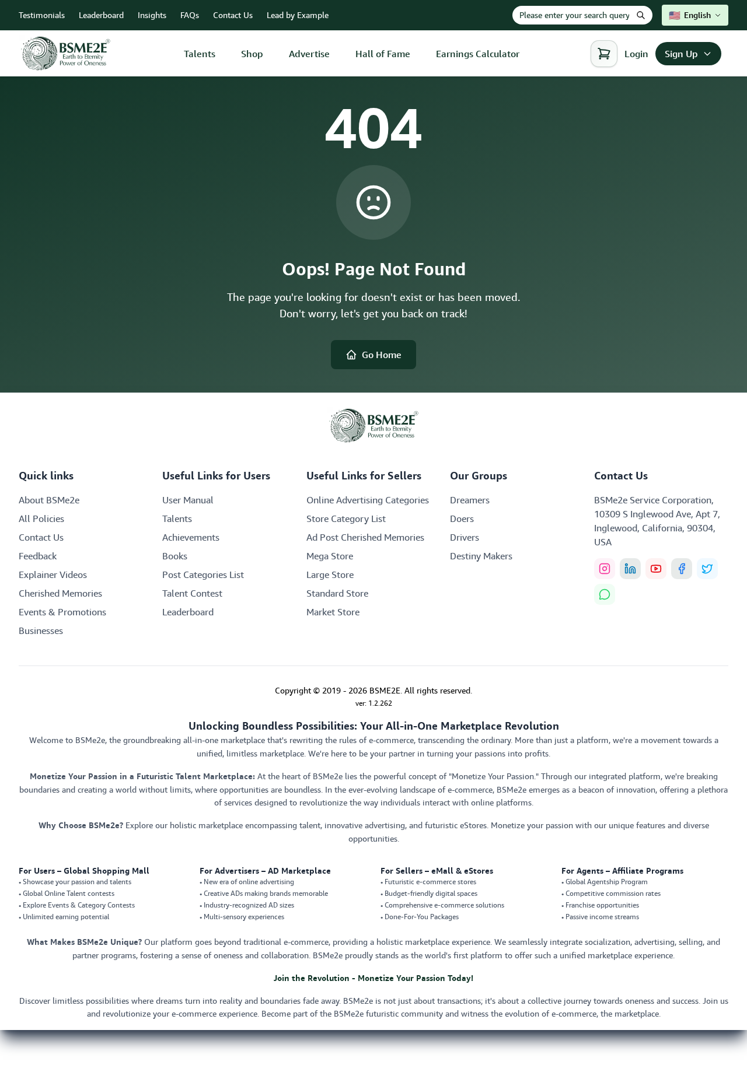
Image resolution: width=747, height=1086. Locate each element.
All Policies (41, 518)
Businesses (41, 630)
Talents (199, 53)
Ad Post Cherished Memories (365, 537)
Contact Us (233, 15)
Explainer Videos (53, 574)
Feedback (38, 556)
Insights (152, 15)
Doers (462, 518)
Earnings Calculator (477, 53)
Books (174, 556)
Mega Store (329, 556)
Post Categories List (203, 574)
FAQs (189, 15)
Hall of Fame (382, 53)
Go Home (382, 354)
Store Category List (346, 518)
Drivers (464, 537)
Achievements (190, 537)
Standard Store (337, 593)
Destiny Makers (481, 556)
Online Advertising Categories (367, 500)
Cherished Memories (60, 593)
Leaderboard (101, 15)
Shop (252, 53)
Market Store (332, 612)
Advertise (309, 53)
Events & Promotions (62, 612)
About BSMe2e (49, 500)
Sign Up (681, 53)
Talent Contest (192, 593)
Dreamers (470, 500)
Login (636, 53)
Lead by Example (298, 15)
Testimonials (42, 15)
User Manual (188, 500)
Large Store (330, 574)
